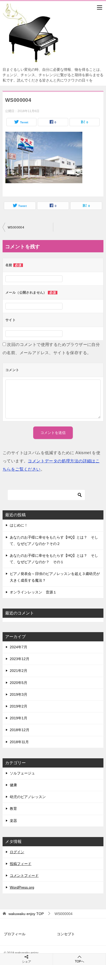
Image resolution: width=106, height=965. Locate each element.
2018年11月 (19, 742)
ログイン (17, 852)
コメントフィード (24, 875)
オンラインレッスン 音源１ (33, 592)
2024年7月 (18, 647)
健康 (13, 785)
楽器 (13, 821)
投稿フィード (20, 864)
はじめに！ (19, 525)
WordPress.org (22, 887)
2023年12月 (19, 659)
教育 (13, 809)
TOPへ (79, 961)
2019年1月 (18, 718)
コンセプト (66, 934)
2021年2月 (18, 671)
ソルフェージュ (22, 773)
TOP (26, 914)
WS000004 (16, 227)
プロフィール (14, 934)
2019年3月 (18, 694)
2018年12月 (19, 730)
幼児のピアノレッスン (28, 797)
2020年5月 (18, 683)
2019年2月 (18, 706)
